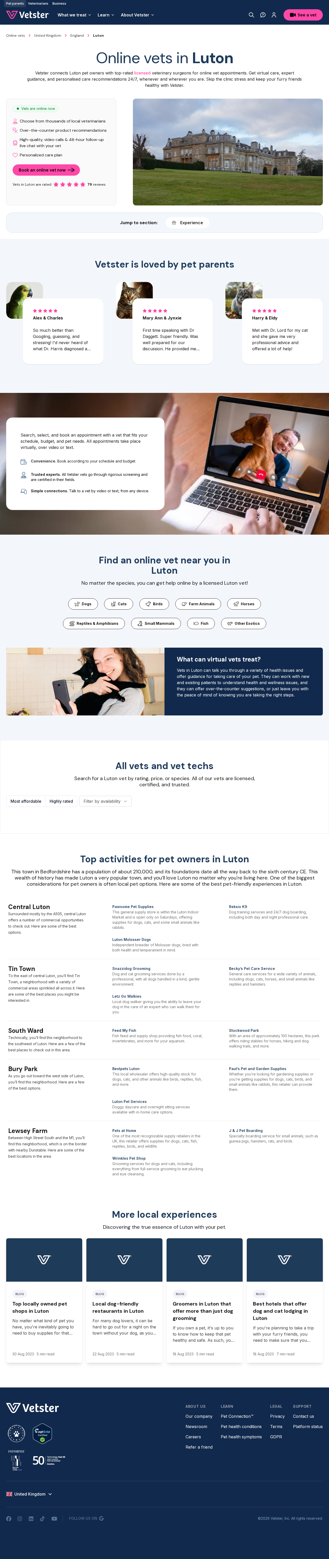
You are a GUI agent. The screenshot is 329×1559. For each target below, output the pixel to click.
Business (59, 3)
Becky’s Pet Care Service (252, 968)
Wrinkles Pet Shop (129, 1158)
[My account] (274, 15)
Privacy (277, 1416)
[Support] (263, 15)
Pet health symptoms (241, 1436)
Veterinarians (38, 3)
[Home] (27, 15)
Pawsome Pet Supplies (133, 906)
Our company (199, 1416)
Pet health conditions (241, 1426)
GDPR (276, 1436)
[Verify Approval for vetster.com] (42, 1433)
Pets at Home (124, 1130)
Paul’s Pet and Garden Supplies (257, 1068)
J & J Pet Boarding (246, 1130)
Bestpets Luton (126, 1068)
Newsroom (196, 1426)
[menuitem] (74, 15)
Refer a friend (199, 1447)
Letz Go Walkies (126, 996)
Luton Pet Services (129, 1101)
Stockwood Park (244, 1030)
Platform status (308, 1426)
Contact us (303, 1416)
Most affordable (26, 801)
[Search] (251, 15)
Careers (193, 1436)
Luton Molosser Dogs (131, 939)
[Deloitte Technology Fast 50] (49, 1460)
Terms (276, 1426)
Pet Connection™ (237, 1416)
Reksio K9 (238, 906)
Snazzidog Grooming (131, 968)
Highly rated (61, 801)
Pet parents (15, 3)
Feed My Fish (124, 1030)
